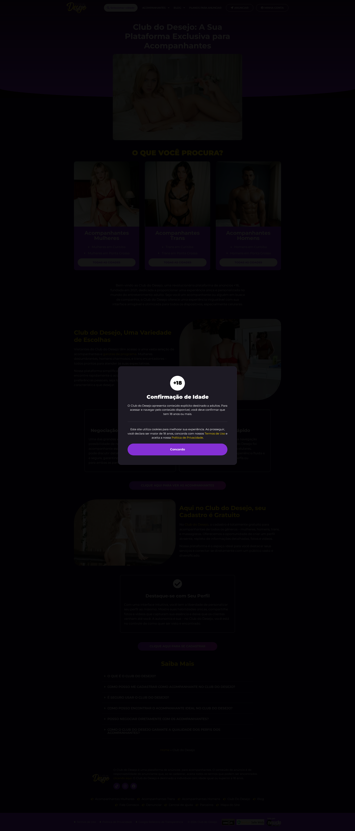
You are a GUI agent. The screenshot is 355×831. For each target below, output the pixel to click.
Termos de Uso (215, 433)
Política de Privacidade (187, 437)
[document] (177, 415)
